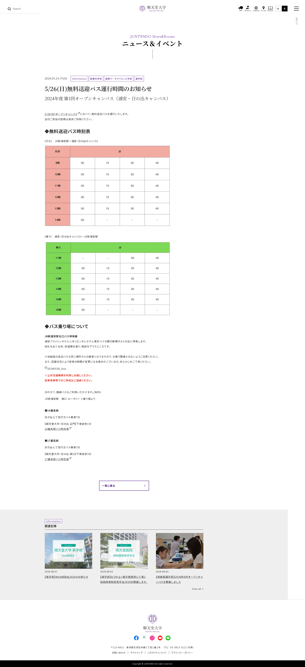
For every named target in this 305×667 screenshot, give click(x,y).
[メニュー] (296, 8)
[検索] (9, 8)
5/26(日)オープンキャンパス (61, 114)
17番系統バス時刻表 (57, 459)
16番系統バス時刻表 (57, 429)
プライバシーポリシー (182, 652)
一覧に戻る (108, 485)
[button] (241, 9)
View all (196, 589)
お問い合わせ (119, 652)
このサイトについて (157, 652)
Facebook (136, 638)
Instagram (152, 638)
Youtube (160, 638)
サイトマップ (136, 652)
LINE (168, 638)
